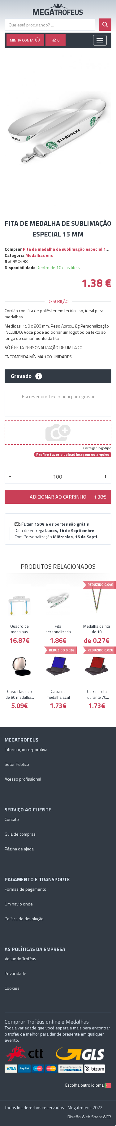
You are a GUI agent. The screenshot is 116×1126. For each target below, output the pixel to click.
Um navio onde (19, 904)
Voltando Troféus (20, 958)
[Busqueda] (105, 24)
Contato (12, 819)
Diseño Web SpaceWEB (89, 1116)
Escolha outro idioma (85, 1085)
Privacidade (15, 973)
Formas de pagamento (25, 889)
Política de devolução (24, 918)
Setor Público (17, 764)
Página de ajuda (19, 848)
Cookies (12, 988)
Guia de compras (20, 834)
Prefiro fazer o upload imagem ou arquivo (72, 454)
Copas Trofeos (58, 9)
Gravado (21, 376)
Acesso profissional (23, 779)
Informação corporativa (26, 749)
